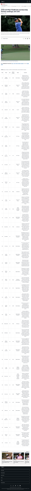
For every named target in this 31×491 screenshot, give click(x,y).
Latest (2, 463)
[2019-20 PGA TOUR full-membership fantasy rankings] (18, 455)
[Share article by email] (29, 38)
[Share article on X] (23, 38)
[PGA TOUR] (2, 467)
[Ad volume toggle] (3, 46)
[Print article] (27, 38)
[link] (3, 1)
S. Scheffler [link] (24, 6)
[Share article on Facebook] (25, 38)
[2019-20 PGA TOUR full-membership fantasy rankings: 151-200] (7, 455)
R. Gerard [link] (4, 6)
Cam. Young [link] (14, 6)
